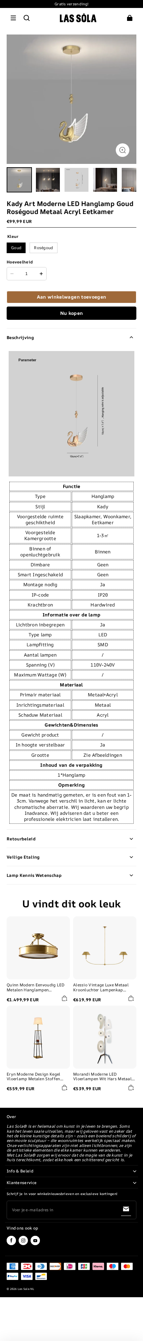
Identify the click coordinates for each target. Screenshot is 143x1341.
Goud (16, 247)
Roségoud (43, 247)
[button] (13, 18)
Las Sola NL (26, 1289)
